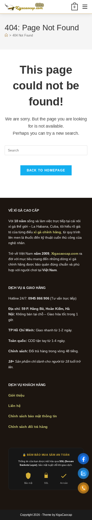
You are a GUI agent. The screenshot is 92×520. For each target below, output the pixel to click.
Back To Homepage (46, 170)
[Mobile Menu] (83, 7)
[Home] (6, 35)
